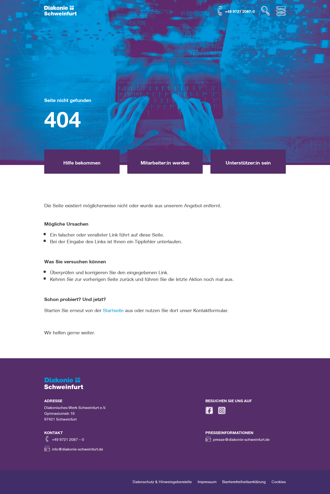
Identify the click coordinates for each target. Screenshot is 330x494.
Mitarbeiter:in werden (141, 10)
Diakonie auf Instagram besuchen (222, 410)
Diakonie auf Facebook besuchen (209, 410)
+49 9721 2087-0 (240, 10)
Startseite (113, 309)
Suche (265, 11)
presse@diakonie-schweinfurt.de (241, 438)
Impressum (207, 480)
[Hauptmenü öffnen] (281, 11)
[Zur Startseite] (60, 11)
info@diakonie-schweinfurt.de (77, 448)
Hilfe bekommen (99, 10)
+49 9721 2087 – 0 (68, 438)
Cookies (279, 480)
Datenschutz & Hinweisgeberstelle (162, 480)
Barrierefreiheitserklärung (244, 480)
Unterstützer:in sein (186, 10)
